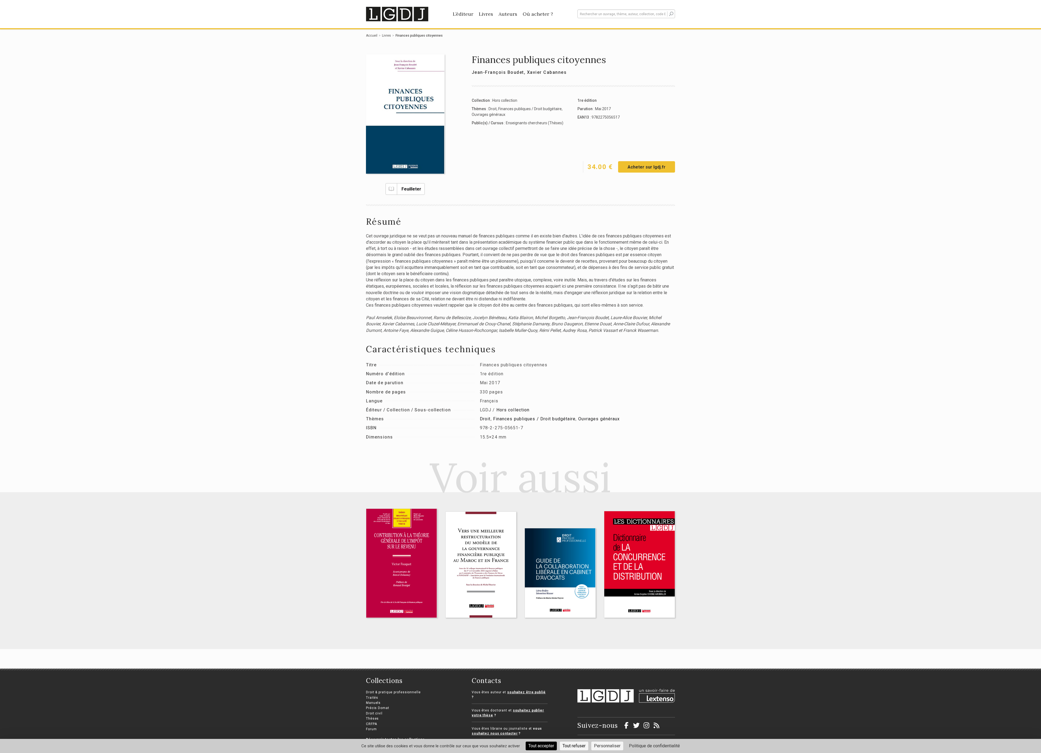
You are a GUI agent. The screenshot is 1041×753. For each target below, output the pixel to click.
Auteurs (508, 14)
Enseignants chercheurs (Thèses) (534, 123)
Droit (493, 109)
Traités (372, 698)
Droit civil (374, 713)
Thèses (372, 718)
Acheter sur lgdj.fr (647, 167)
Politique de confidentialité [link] (654, 745)
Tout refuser (574, 745)
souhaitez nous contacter (495, 733)
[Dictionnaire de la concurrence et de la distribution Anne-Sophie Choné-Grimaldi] (639, 564)
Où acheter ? (538, 14)
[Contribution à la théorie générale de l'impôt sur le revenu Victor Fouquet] (401, 563)
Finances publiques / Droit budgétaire (530, 109)
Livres (486, 14)
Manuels (373, 703)
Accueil (371, 35)
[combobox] (626, 13)
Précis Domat (377, 708)
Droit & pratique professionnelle (393, 692)
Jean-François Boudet (498, 72)
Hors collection (504, 100)
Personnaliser (607, 745)
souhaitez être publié (526, 692)
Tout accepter (541, 745)
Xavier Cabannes (547, 72)
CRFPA (371, 724)
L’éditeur (463, 14)
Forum (371, 729)
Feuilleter (411, 189)
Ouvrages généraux (488, 114)
